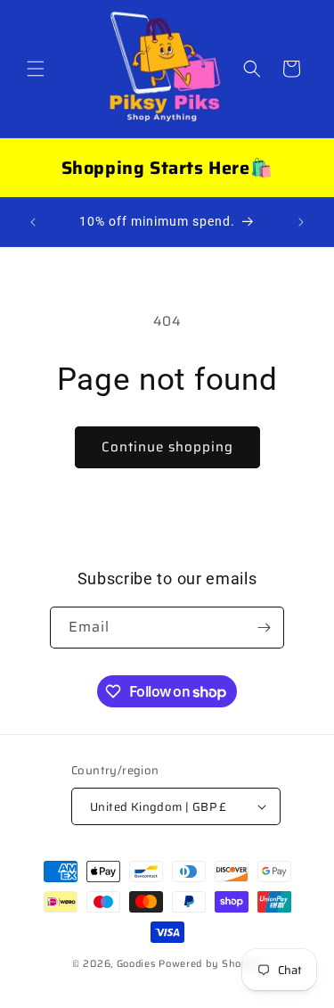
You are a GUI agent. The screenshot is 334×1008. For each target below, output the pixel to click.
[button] (35, 68)
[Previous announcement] (33, 222)
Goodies (138, 963)
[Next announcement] (301, 222)
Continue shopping (167, 447)
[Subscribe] (263, 628)
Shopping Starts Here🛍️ (167, 167)
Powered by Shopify (210, 963)
